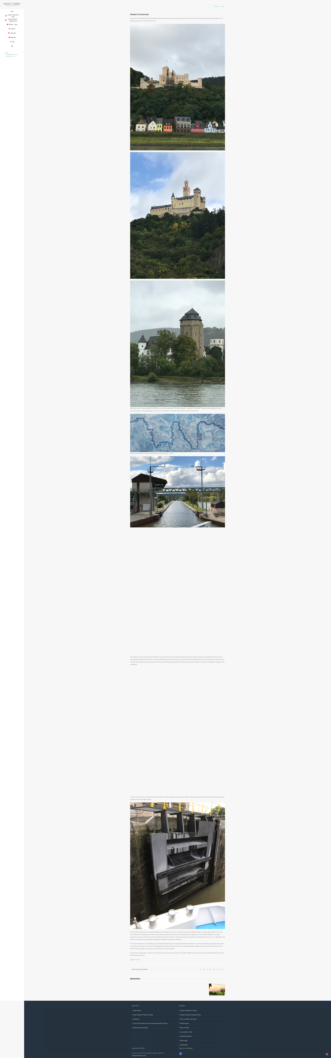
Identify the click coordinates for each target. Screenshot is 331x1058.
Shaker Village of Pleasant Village (143, 1015)
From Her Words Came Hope (188, 1019)
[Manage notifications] (327, 1054)
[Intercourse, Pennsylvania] (217, 990)
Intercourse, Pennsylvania (214, 988)
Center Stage (183, 1040)
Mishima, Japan (184, 1023)
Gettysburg (136, 1019)
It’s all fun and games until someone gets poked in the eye (150, 1023)
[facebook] (180, 1053)
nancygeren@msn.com (10, 56)
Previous (216, 6)
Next (222, 6)
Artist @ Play (184, 1045)
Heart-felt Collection (186, 1036)
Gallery (219, 988)
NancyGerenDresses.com (139, 1055)
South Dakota (137, 1010)
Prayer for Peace (184, 1027)
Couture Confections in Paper (188, 1010)
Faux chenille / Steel (186, 1032)
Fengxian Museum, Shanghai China (190, 1015)
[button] (12, 46)
